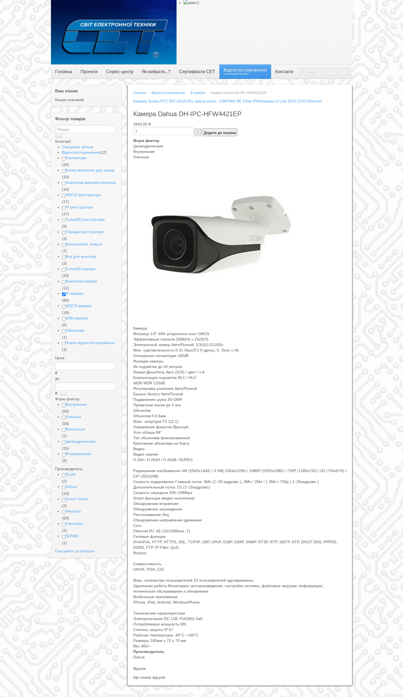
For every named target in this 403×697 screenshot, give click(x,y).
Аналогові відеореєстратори (91, 182)
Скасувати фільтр (77, 147)
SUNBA (72, 536)
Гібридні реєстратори (85, 232)
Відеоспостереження (168, 93)
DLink (70, 474)
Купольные (75, 429)
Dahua (71, 486)
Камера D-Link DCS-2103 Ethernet (291, 101)
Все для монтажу (81, 256)
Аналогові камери (81, 281)
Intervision (74, 523)
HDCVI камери (79, 306)
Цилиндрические (81, 441)
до (57, 378)
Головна (139, 93)
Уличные (73, 417)
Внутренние (76, 404)
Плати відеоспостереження (90, 343)
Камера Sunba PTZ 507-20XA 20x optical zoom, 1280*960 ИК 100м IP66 (197, 101)
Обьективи (75, 330)
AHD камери (77, 318)
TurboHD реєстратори (85, 219)
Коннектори (76, 158)
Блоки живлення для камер (90, 170)
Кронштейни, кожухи (84, 244)
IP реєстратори (79, 207)
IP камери (197, 93)
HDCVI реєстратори (83, 195)
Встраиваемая (79, 454)
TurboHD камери (80, 269)
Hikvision (73, 511)
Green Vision (77, 499)
